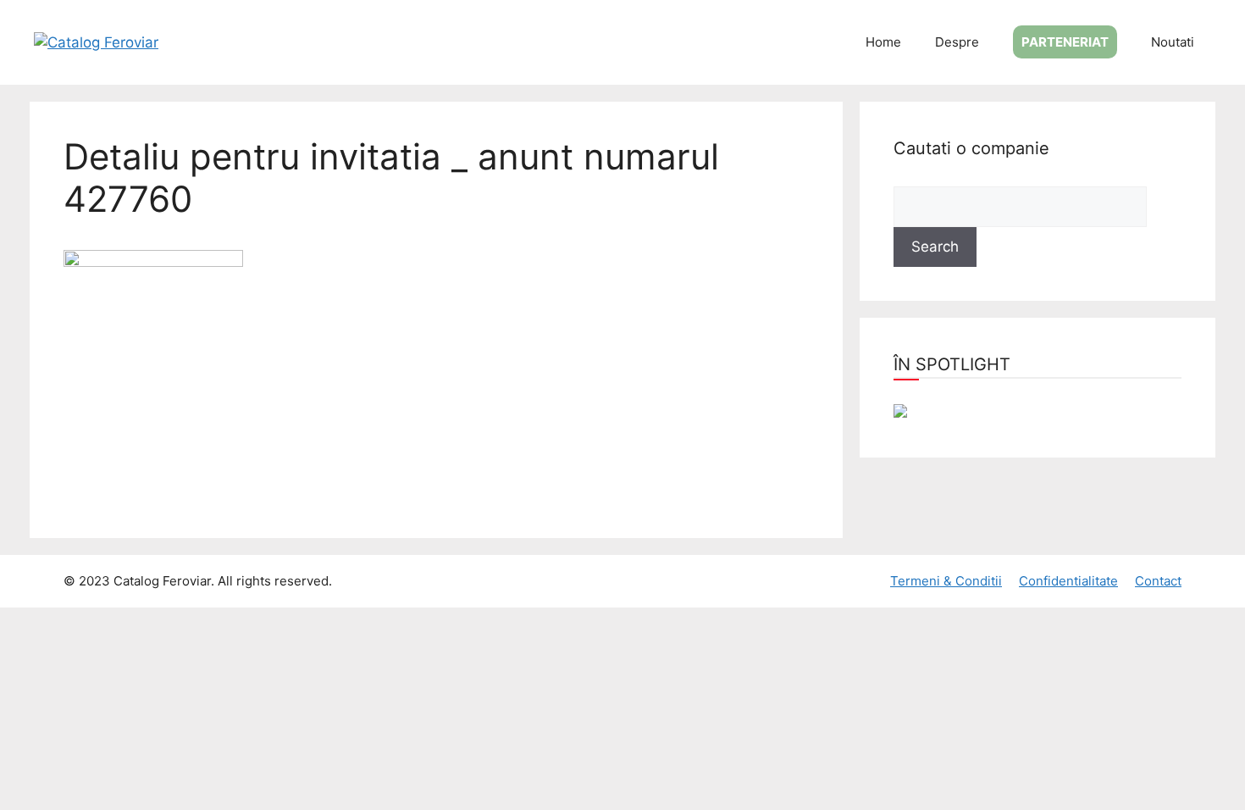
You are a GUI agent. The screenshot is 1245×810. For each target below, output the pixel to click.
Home (883, 42)
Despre (957, 42)
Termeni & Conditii (946, 581)
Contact (1158, 581)
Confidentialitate (1068, 581)
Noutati (1172, 42)
